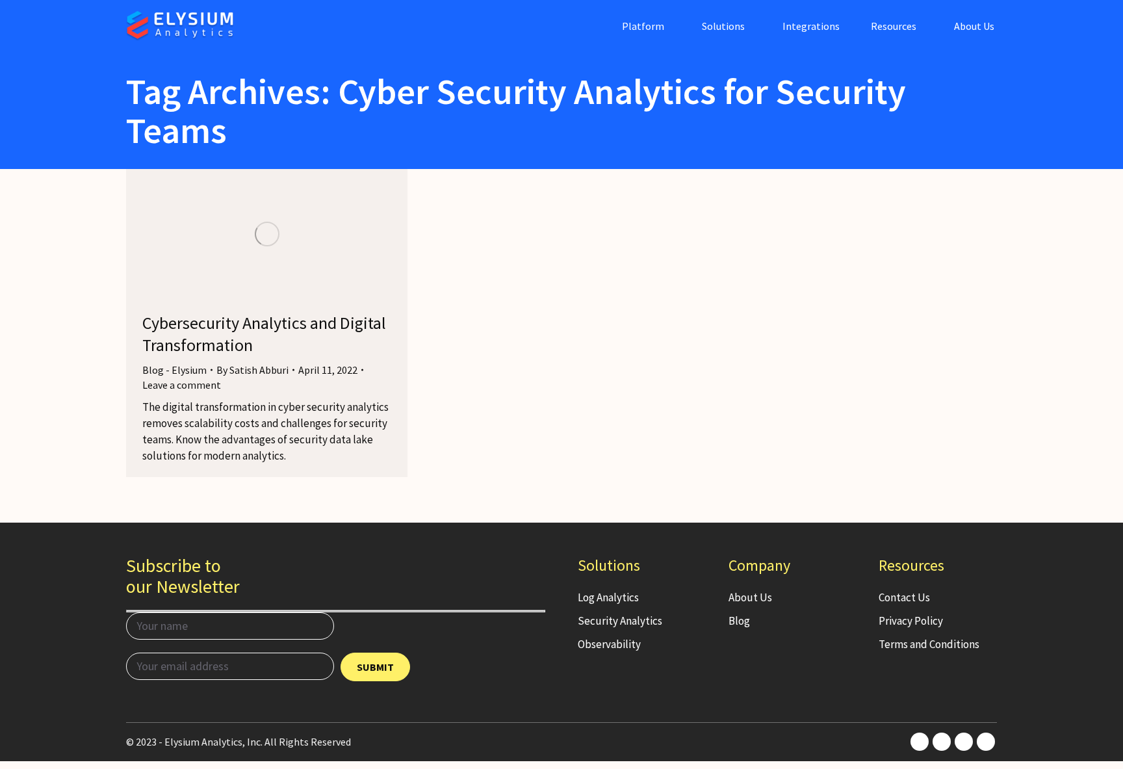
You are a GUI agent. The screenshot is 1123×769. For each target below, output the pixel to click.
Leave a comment (181, 384)
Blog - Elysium (174, 369)
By (252, 369)
